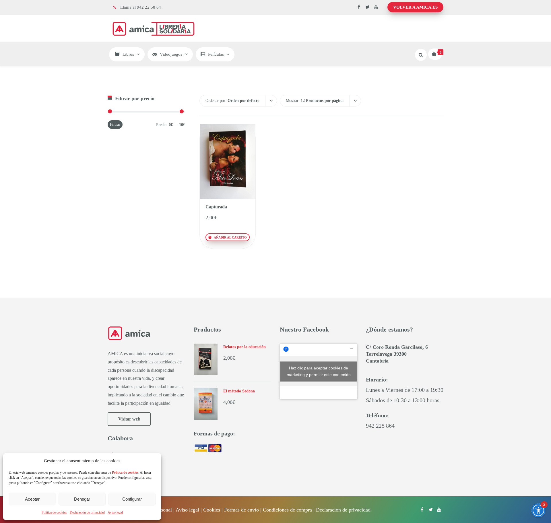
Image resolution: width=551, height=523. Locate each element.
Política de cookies (54, 512)
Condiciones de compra (287, 510)
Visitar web (129, 419)
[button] (538, 510)
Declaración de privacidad (87, 512)
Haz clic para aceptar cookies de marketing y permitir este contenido (319, 371)
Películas (216, 54)
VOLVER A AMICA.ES (415, 7)
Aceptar (32, 499)
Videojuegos (171, 54)
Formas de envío (241, 510)
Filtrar (115, 124)
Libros (128, 54)
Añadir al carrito (230, 237)
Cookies (211, 510)
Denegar (82, 499)
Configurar (132, 499)
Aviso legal (115, 512)
